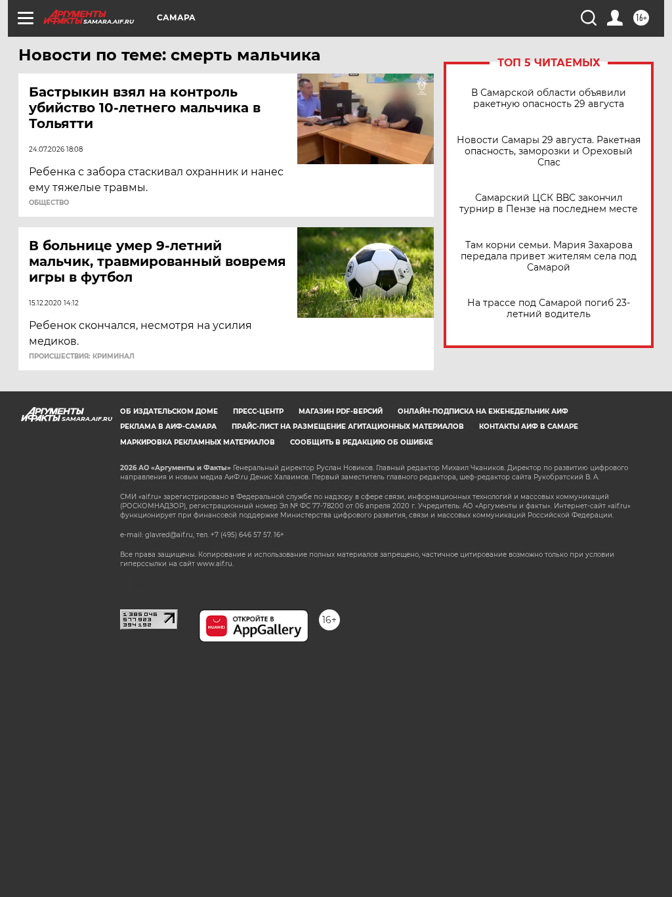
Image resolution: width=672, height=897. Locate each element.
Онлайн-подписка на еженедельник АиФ (483, 411)
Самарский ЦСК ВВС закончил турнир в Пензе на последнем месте (548, 203)
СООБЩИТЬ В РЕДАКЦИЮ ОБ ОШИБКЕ (361, 442)
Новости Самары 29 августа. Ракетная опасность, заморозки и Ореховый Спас (548, 151)
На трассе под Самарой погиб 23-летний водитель (548, 308)
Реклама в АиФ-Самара (168, 426)
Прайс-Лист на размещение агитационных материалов (348, 426)
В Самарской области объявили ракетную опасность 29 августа (548, 98)
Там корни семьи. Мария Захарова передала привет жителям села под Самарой (549, 256)
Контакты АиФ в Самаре (528, 426)
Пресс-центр (258, 411)
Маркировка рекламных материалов (197, 442)
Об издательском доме (169, 411)
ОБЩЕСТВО (49, 203)
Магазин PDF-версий (341, 411)
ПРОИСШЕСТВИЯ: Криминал (82, 356)
